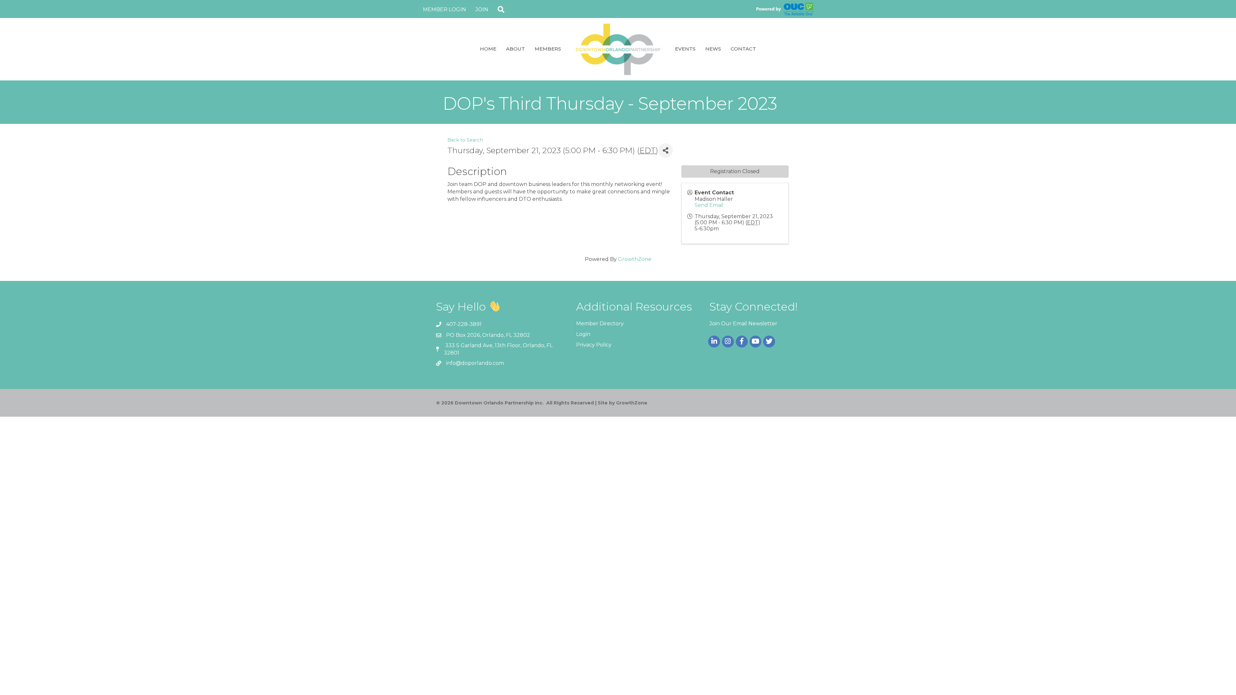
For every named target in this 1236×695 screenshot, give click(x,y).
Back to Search (465, 140)
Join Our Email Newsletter (743, 323)
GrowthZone (634, 259)
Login (583, 334)
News (713, 49)
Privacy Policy (594, 345)
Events (685, 49)
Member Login (444, 9)
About (515, 49)
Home (488, 49)
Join (481, 9)
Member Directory (600, 323)
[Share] (665, 150)
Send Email (709, 205)
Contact (743, 49)
